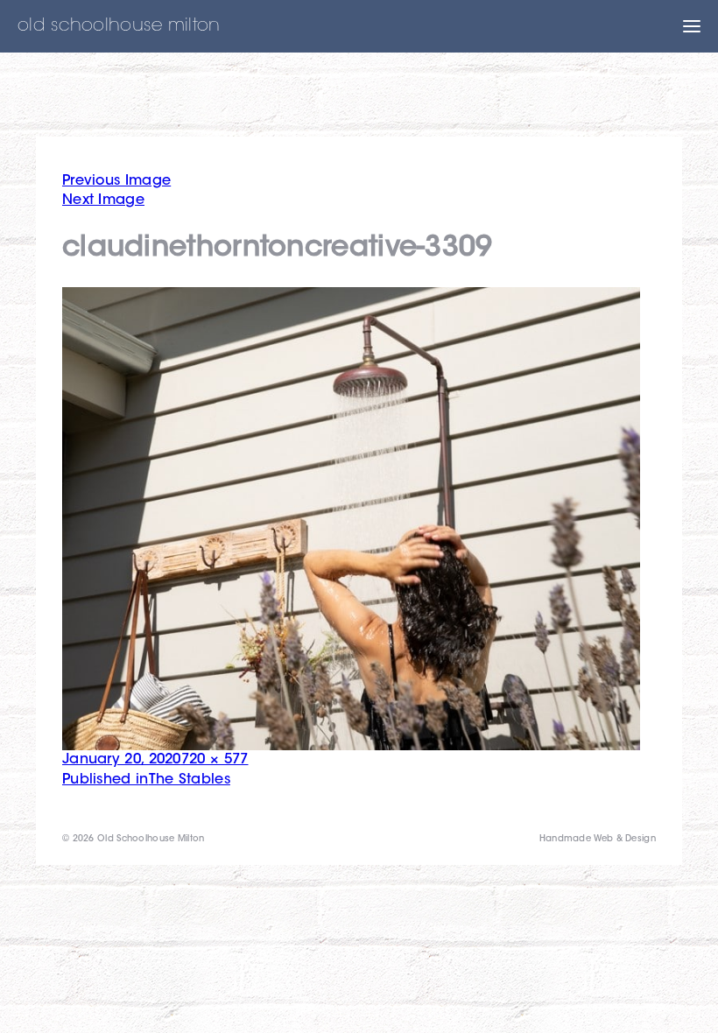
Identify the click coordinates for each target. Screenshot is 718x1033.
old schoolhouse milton (119, 26)
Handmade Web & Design (597, 839)
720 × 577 (215, 760)
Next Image (103, 200)
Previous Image (116, 181)
